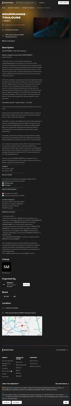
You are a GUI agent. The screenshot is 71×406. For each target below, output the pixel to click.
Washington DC (21, 365)
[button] (26, 284)
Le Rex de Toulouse (11, 308)
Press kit (5, 368)
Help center (34, 361)
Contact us (34, 363)
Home (3, 8)
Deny (66, 402)
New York (19, 362)
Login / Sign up (63, 2)
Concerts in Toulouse (28, 8)
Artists (4, 374)
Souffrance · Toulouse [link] (43, 8)
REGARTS (7, 21)
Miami (18, 370)
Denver (18, 373)
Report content (35, 366)
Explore (41, 2)
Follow (26, 284)
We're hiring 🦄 (7, 371)
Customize (16, 402)
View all (18, 376)
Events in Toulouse (13, 8)
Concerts (5, 377)
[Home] (7, 3)
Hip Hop (6, 296)
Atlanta (18, 368)
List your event (61, 350)
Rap (14, 296)
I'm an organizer (7, 361)
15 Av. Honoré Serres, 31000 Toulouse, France (20, 313)
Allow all (7, 402)
